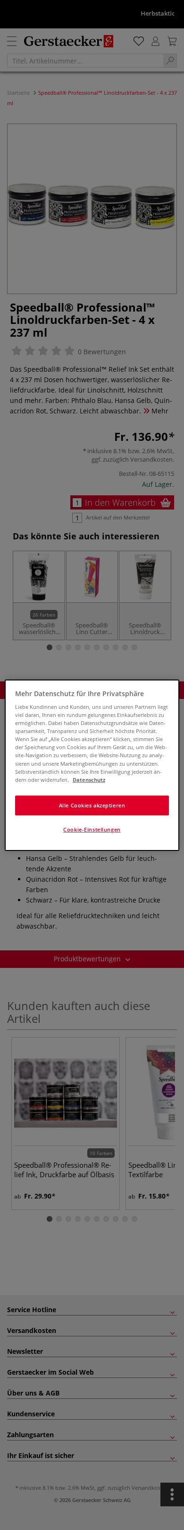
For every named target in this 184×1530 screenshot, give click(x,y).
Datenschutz (89, 779)
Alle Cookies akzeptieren (92, 805)
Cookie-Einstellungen (91, 829)
